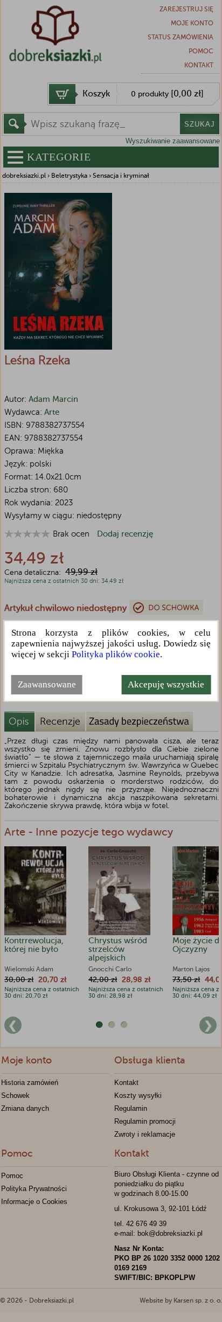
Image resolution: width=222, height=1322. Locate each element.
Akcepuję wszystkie (166, 684)
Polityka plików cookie (116, 654)
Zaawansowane (47, 684)
